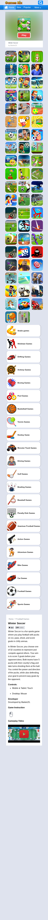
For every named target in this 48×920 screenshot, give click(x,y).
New (19, 7)
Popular (27, 7)
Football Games (22, 619)
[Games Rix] (13, 2)
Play (24, 35)
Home (11, 7)
